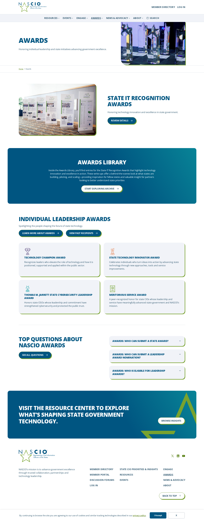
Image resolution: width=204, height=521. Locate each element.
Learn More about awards (38, 233)
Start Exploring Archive (99, 188)
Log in (94, 485)
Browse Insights (171, 420)
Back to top (170, 495)
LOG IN (181, 7)
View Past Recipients (81, 233)
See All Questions (32, 355)
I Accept (158, 515)
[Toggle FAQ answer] (147, 341)
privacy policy (139, 515)
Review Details (119, 120)
